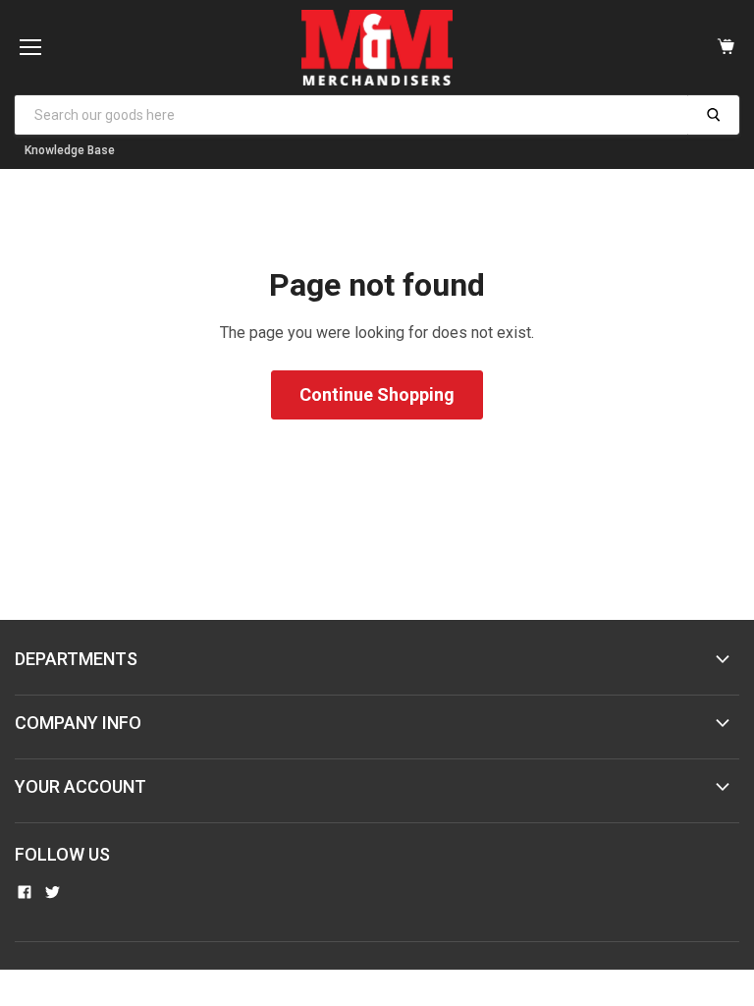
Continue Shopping (377, 394)
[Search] (713, 115)
